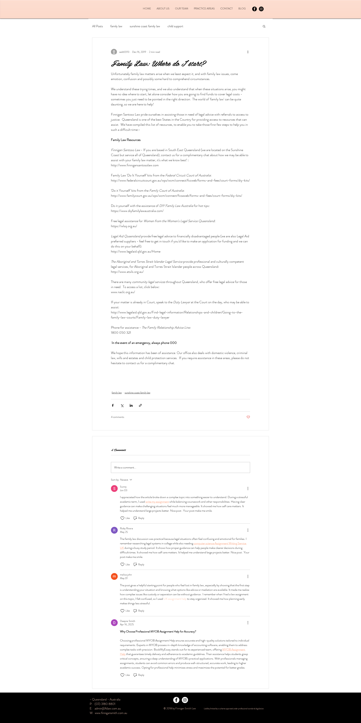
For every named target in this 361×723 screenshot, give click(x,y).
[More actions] (248, 52)
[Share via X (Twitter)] (122, 405)
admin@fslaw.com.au (108, 708)
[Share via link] (140, 405)
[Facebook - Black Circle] (254, 9)
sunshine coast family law (145, 26)
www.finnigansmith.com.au (111, 713)
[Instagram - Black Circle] (261, 9)
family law (116, 26)
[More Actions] (248, 488)
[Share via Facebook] (113, 405)
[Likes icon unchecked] (122, 518)
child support (175, 26)
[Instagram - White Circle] (185, 700)
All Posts (97, 26)
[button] (264, 26)
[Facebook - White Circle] (176, 700)
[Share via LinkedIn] (131, 405)
